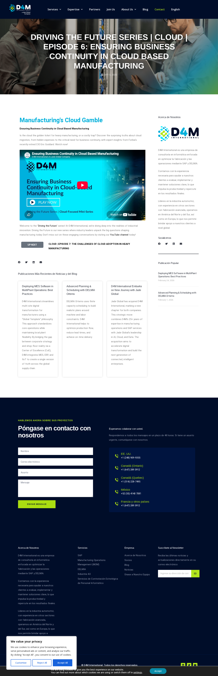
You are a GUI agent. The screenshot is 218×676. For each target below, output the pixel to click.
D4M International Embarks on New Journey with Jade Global (126, 290)
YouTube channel (119, 234)
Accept (158, 670)
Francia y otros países (135, 501)
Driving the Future (47, 225)
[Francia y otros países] (117, 504)
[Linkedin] (183, 665)
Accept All (62, 662)
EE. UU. (126, 453)
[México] (117, 492)
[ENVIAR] (195, 573)
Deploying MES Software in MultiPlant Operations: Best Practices (37, 290)
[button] (19, 262)
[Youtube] (195, 665)
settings (137, 672)
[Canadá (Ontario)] (117, 468)
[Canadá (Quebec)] (117, 480)
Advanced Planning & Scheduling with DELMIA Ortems (81, 290)
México (125, 489)
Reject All (42, 662)
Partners (94, 9)
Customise (20, 662)
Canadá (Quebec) (132, 477)
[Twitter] (189, 665)
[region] (41, 653)
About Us (127, 9)
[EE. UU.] (117, 456)
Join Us (111, 9)
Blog (145, 9)
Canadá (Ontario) (132, 465)
